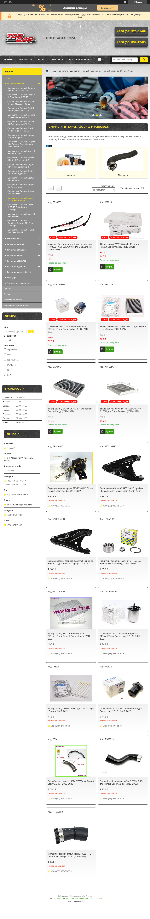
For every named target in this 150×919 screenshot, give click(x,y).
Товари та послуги (59, 71)
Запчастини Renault (79, 71)
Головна (8, 59)
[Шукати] (144, 59)
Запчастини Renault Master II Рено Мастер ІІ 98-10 (21, 102)
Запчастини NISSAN (16, 261)
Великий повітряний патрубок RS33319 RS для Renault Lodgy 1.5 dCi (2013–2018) (121, 782)
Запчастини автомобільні (19, 272)
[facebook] (47, 146)
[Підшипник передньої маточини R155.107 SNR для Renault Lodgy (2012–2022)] (123, 541)
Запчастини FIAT (15, 239)
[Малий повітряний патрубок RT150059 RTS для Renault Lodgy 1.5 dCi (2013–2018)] (71, 833)
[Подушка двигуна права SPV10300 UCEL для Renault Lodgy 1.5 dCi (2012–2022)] (71, 468)
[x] (50, 146)
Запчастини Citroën (16, 244)
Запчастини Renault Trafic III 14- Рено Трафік (21, 231)
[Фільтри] (71, 160)
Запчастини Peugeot (16, 250)
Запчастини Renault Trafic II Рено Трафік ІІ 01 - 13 (21, 109)
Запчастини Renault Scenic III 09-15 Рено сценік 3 (21, 158)
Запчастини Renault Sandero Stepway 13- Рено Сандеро (20, 223)
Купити (57, 269)
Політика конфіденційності (90, 899)
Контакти (57, 59)
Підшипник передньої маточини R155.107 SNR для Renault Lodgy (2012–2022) (120, 562)
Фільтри (71, 175)
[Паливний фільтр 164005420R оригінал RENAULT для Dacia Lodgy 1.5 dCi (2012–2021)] (123, 613)
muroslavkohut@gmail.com (19, 505)
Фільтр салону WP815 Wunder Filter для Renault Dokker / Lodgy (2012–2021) (119, 245)
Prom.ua (89, 896)
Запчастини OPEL (15, 255)
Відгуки (7, 294)
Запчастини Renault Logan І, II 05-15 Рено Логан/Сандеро (21, 207)
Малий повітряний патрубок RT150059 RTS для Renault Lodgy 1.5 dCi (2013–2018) (69, 855)
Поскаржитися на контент (67, 899)
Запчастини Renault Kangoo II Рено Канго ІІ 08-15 (21, 95)
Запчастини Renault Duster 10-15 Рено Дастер (21, 172)
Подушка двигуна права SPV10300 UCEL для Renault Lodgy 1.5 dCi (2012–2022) (70, 489)
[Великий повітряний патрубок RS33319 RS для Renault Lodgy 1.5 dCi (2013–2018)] (123, 761)
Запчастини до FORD (17, 266)
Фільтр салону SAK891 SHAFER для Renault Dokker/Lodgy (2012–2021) (70, 410)
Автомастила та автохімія (19, 283)
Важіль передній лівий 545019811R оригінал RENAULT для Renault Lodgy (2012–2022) (121, 489)
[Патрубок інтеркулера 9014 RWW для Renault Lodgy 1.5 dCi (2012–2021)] (71, 761)
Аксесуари (12, 277)
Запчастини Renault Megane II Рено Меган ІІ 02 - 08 (21, 116)
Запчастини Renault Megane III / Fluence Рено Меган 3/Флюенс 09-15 (21, 144)
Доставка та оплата (81, 59)
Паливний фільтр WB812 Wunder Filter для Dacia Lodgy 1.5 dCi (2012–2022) (121, 709)
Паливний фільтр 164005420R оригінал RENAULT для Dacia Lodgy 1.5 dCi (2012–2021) (120, 636)
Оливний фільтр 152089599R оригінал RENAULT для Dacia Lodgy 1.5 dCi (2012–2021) (68, 329)
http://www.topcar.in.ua (17, 494)
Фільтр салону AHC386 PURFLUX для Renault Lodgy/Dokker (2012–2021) (123, 327)
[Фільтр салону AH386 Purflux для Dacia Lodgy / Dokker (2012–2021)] (71, 688)
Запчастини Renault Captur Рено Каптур (21, 179)
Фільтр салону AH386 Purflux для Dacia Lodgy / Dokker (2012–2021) (71, 709)
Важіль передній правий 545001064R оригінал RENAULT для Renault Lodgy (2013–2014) (70, 562)
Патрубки (123, 175)
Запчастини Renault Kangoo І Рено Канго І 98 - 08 (21, 89)
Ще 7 (8, 375)
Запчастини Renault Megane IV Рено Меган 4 (21, 185)
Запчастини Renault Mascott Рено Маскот (21, 215)
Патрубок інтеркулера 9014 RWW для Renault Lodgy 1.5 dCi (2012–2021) (71, 782)
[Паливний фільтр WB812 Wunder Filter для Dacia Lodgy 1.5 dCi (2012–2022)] (123, 688)
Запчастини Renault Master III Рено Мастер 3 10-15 (21, 122)
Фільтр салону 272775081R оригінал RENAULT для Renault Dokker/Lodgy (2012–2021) (69, 636)
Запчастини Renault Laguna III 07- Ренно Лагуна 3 (21, 165)
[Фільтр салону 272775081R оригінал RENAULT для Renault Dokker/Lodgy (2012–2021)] (71, 613)
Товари (23, 59)
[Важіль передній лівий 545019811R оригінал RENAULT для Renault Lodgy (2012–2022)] (123, 468)
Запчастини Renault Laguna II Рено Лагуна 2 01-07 (21, 136)
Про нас (41, 59)
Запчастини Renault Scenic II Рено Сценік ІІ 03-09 (21, 129)
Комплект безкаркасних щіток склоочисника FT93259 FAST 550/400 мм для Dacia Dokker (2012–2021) (70, 247)
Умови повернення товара (16, 305)
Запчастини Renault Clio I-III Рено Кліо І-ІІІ (21, 152)
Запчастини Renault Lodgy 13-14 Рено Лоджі (20, 199)
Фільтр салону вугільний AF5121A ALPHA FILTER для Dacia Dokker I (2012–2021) (120, 410)
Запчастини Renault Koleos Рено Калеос (21, 192)
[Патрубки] (123, 160)
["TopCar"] (21, 38)
